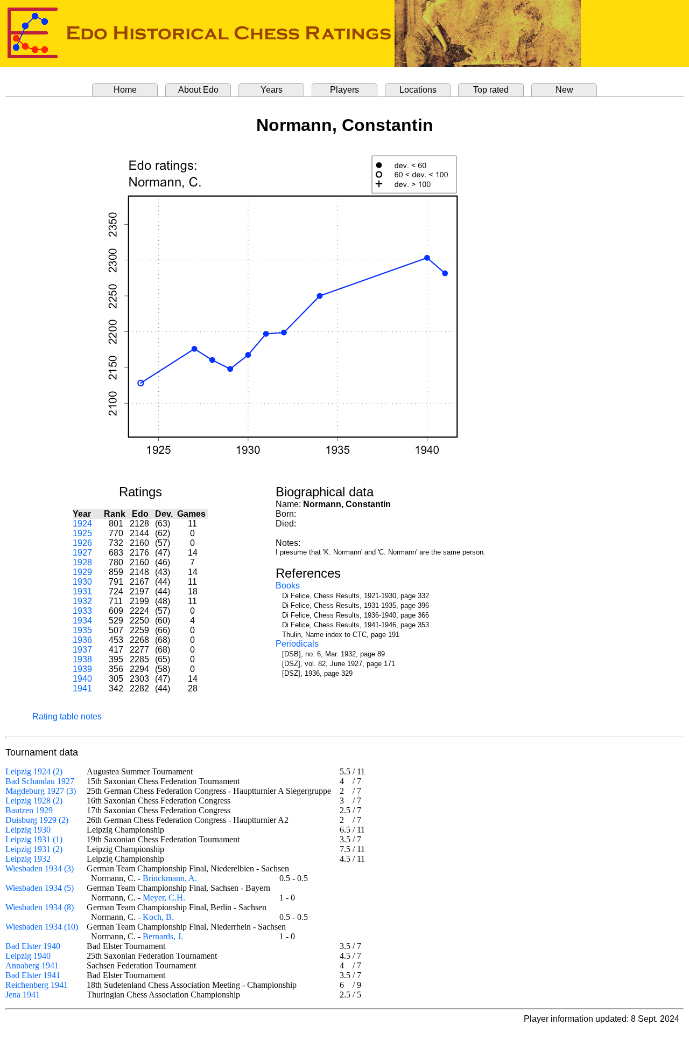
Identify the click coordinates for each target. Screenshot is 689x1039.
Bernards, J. (163, 936)
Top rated (491, 89)
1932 (82, 601)
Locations (418, 89)
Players (344, 89)
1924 (82, 523)
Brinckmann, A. (170, 878)
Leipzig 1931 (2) (33, 849)
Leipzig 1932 (28, 858)
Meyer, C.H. (164, 897)
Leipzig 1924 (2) (33, 771)
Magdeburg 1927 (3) (40, 790)
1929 (82, 572)
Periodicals (297, 643)
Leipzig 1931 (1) (33, 839)
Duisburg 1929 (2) (36, 820)
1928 (82, 562)
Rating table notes (67, 716)
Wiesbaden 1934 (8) (39, 907)
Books (288, 585)
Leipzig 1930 (28, 829)
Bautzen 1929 (29, 810)
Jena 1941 (22, 994)
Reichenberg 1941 (36, 984)
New (564, 89)
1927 (82, 552)
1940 (82, 678)
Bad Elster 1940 (32, 946)
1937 (82, 649)
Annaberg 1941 (32, 965)
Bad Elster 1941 (32, 975)
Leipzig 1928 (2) (33, 800)
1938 (82, 659)
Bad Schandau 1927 (39, 781)
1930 (82, 581)
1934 (82, 620)
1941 (82, 688)
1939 (82, 669)
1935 (82, 630)
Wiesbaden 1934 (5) (39, 887)
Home (125, 89)
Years (272, 89)
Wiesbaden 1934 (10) (41, 926)
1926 (82, 543)
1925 (82, 533)
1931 (82, 591)
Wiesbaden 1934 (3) (39, 868)
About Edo (198, 89)
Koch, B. (158, 917)
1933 (82, 610)
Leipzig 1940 (28, 955)
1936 (82, 640)
